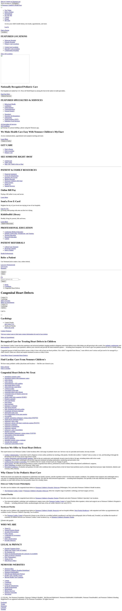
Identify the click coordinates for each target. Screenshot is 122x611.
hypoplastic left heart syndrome (14, 411)
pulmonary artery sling (11, 421)
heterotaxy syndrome (11, 406)
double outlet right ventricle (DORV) (16, 397)
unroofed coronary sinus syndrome (15, 440)
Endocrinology (9, 107)
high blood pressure (10, 407)
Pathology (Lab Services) (12, 121)
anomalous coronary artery (13, 376)
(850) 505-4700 (9, 327)
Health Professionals (11, 587)
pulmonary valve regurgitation (14, 430)
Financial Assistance (11, 174)
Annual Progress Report (12, 530)
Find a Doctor (9, 149)
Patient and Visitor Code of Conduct (15, 550)
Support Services (10, 186)
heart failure (8, 402)
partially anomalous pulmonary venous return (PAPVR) (21, 418)
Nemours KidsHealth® (11, 572)
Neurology (8, 114)
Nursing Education (10, 235)
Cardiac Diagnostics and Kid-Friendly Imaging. (19, 458)
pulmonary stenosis (10, 428)
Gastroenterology (10, 109)
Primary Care (9, 152)
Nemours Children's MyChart (13, 181)
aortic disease (9, 380)
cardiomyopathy (9, 388)
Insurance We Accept (11, 177)
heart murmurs (9, 404)
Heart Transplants (10, 465)
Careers (7, 17)
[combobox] (9, 279)
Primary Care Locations (12, 44)
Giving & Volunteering (11, 176)
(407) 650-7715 (9, 324)
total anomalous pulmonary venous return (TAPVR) (20, 433)
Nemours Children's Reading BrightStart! (17, 570)
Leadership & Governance (12, 535)
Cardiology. (8, 460)
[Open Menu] (1, 276)
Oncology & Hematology (12, 116)
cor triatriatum (9, 395)
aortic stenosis (9, 382)
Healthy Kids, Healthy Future (13, 575)
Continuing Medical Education (14, 232)
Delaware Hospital (10, 40)
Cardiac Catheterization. (12, 455)
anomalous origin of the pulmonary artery (17, 378)
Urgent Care (8, 161)
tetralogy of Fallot (10, 431)
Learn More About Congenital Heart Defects (14, 355)
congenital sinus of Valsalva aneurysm (16, 394)
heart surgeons (5, 347)
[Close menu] (1, 7)
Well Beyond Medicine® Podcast (15, 574)
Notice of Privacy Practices (13, 555)
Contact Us (8, 584)
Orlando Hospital (10, 42)
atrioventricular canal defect (13, 387)
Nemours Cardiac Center (56, 501)
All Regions (15, 3)
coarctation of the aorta (11, 390)
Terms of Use (9, 559)
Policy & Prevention (11, 539)
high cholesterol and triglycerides (14, 409)
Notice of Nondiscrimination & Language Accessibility (21, 554)
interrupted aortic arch (11, 412)
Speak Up (8, 184)
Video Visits (8, 162)
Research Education (11, 237)
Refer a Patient (9, 12)
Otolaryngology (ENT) (11, 119)
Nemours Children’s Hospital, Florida (47, 498)
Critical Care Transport (11, 247)
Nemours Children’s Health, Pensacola (47, 510)
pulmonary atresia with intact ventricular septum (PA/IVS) (22, 423)
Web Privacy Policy (10, 560)
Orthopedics (8, 117)
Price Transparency (10, 557)
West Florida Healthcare (81, 510)
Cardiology (8, 106)
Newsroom (8, 594)
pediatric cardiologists (111, 345)
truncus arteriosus (10, 438)
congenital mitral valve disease (14, 392)
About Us (7, 528)
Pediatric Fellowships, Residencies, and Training (19, 233)
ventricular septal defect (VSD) (14, 443)
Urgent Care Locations (11, 47)
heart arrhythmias (10, 400)
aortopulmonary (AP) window (14, 383)
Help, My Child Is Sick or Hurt (14, 164)
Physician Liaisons (10, 248)
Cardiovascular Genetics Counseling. (16, 462)
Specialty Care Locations (12, 49)
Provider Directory (10, 540)
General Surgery (9, 111)
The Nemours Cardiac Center (13, 491)
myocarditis (8, 416)
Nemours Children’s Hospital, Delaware (48, 487)
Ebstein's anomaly (10, 399)
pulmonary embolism (11, 424)
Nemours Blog (9, 569)
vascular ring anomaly (11, 442)
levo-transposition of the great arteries (16, 414)
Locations (7, 537)
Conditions (8, 582)
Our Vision (8, 10)
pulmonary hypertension (12, 426)
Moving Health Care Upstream (14, 577)
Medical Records (10, 179)
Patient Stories (9, 182)
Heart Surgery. (9, 463)
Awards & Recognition (11, 532)
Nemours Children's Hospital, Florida (62, 517)
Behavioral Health (10, 104)
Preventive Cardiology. (11, 467)
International (8, 13)
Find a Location (9, 151)
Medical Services (10, 591)
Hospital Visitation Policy (12, 548)
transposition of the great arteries (14, 435)
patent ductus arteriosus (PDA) (14, 419)
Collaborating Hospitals (12, 50)
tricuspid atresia (9, 437)
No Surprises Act (10, 552)
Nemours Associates (11, 592)
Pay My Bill (8, 15)
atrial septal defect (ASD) (12, 385)
